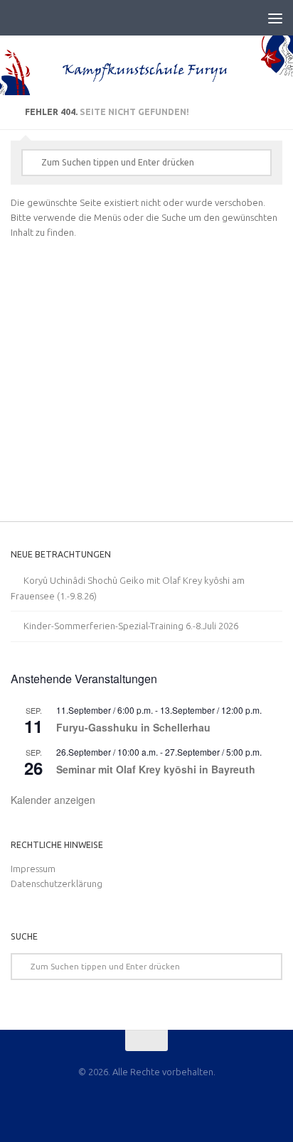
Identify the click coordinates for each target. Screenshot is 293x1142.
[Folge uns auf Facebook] (146, 1103)
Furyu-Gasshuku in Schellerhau (133, 727)
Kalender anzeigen (53, 800)
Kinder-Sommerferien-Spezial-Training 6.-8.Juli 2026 (130, 626)
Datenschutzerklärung (56, 883)
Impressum (33, 869)
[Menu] (275, 18)
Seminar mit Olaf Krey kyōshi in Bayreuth (155, 769)
